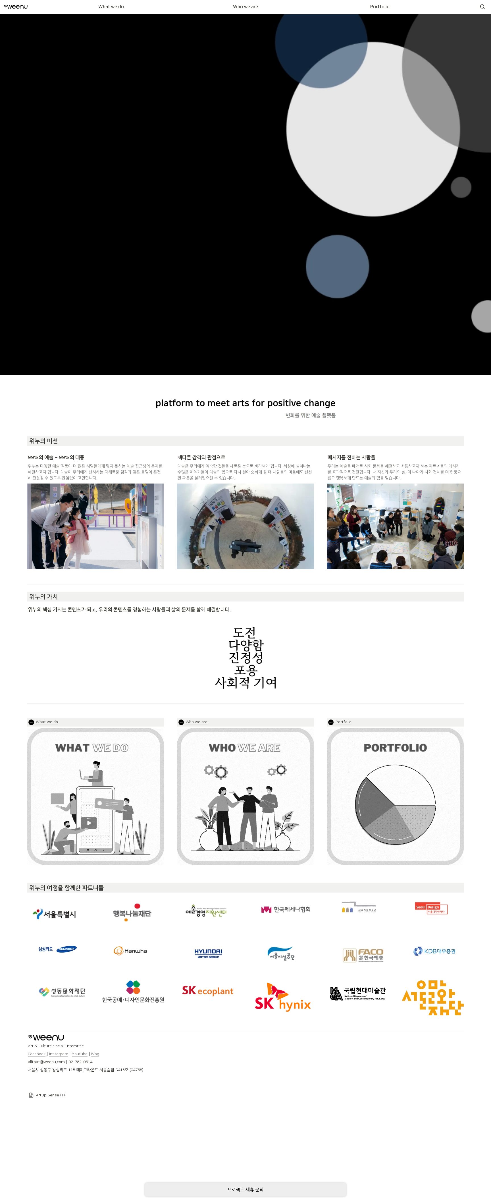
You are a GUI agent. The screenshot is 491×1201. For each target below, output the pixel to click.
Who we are (245, 6)
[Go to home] (15, 7)
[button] (482, 7)
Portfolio (380, 6)
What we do (111, 6)
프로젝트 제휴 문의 (245, 1189)
